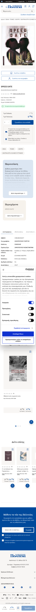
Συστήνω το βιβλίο (19, 73)
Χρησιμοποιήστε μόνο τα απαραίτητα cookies (18, 340)
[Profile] (29, 7)
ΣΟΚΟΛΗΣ (9, 100)
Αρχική (3, 19)
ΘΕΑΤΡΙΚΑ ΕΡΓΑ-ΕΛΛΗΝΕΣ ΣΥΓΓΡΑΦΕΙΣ (12, 153)
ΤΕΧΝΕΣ (12, 19)
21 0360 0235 (31, 1)
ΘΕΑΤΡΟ (17, 19)
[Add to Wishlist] (18, 608)
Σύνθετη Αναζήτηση (28, 15)
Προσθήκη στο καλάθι (23, 122)
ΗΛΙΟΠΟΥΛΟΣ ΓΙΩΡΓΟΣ (9, 90)
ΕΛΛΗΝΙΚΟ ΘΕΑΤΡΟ (10, 102)
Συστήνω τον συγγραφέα (20, 78)
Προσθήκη (28, 608)
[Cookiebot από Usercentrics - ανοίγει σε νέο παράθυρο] (25, 269)
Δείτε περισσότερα (18, 193)
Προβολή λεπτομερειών (22, 328)
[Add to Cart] (31, 422)
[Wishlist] (25, 7)
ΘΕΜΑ (7, 19)
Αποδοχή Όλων (18, 334)
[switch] (31, 308)
